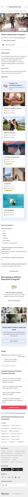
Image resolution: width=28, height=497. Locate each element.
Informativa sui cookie (19, 453)
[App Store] (6, 470)
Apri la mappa (21, 356)
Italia (6, 485)
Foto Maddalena (9, 210)
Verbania (10, 11)
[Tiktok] (19, 477)
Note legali (10, 451)
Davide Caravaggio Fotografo (17, 413)
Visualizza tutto (14, 271)
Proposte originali (15, 439)
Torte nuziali (4, 441)
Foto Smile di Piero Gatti (11, 157)
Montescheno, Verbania (9, 40)
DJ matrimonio (20, 441)
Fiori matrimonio (5, 433)
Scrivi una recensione (14, 300)
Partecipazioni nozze (16, 428)
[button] (14, 293)
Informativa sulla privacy (6, 453)
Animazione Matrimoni (14, 431)
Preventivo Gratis (14, 407)
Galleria (22, 29)
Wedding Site (20, 462)
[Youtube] (15, 477)
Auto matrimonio (5, 428)
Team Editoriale (5, 462)
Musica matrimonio (16, 425)
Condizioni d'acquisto (20, 451)
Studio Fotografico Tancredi (12, 108)
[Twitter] (5, 477)
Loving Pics (7, 184)
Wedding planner (5, 436)
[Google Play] (17, 470)
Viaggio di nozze (5, 439)
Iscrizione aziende (5, 459)
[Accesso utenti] (26, 7)
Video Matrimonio (5, 425)
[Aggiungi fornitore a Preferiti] (25, 15)
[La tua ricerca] (2, 15)
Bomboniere (4, 431)
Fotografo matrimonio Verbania (8, 365)
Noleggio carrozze (15, 436)
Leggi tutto (4, 77)
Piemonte (3, 11)
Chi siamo (14, 459)
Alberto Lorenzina (9, 133)
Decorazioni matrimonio (16, 433)
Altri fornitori (14, 341)
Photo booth (12, 441)
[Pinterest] (9, 477)
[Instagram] (12, 477)
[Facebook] (2, 477)
